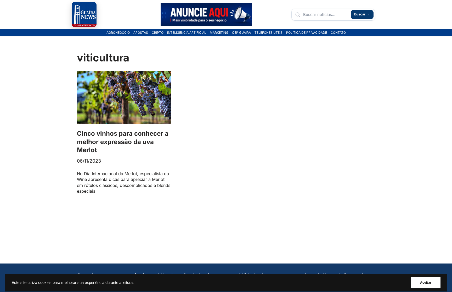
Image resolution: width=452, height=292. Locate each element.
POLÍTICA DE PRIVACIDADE (306, 32)
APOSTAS (140, 32)
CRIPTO (157, 32)
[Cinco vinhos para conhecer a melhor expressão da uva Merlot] (124, 97)
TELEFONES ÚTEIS (268, 32)
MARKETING (219, 32)
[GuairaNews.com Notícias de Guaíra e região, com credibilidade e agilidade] (84, 14)
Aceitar (425, 282)
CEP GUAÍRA (241, 32)
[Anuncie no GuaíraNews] (206, 14)
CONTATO (338, 32)
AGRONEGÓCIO (118, 32)
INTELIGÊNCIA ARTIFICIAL (186, 32)
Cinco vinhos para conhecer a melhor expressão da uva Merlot (122, 141)
